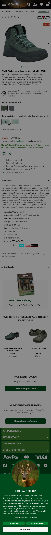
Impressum (33, 517)
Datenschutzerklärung (21, 517)
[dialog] (25, 267)
